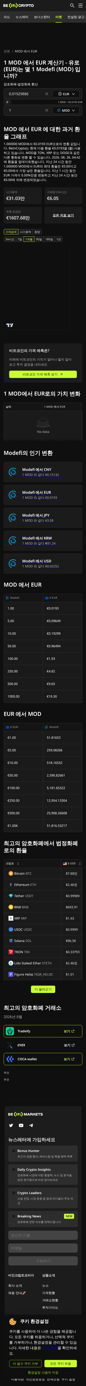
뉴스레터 (22, 17)
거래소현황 (50, 1300)
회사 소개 (15, 1285)
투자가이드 (50, 1307)
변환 (7, 51)
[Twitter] (11, 1126)
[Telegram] (31, 1126)
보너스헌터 (42, 17)
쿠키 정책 (50, 1348)
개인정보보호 (35, 1379)
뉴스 (45, 1285)
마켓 (58, 17)
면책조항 (53, 1379)
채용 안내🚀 (17, 1293)
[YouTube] (21, 1126)
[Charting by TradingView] (10, 325)
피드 (7, 17)
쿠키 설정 (68, 1379)
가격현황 (48, 1293)
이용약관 (17, 1379)
